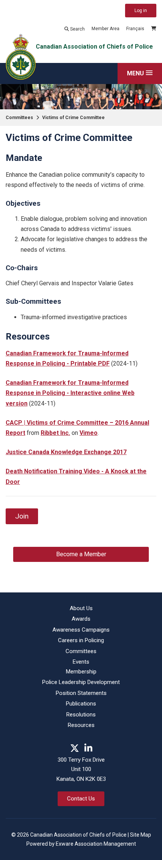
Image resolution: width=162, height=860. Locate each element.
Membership (81, 671)
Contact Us (81, 798)
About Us (81, 608)
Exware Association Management (96, 844)
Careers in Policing (81, 640)
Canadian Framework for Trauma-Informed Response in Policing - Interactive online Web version (70, 393)
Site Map (140, 835)
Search (77, 29)
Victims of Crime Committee (73, 117)
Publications (81, 703)
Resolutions (81, 714)
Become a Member (81, 554)
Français (135, 28)
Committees (19, 117)
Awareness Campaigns (81, 629)
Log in (140, 10)
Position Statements (81, 693)
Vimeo (88, 432)
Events (81, 661)
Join (22, 516)
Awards (81, 618)
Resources (81, 725)
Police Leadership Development (81, 682)
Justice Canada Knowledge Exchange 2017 (66, 452)
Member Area (105, 28)
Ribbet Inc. (55, 432)
